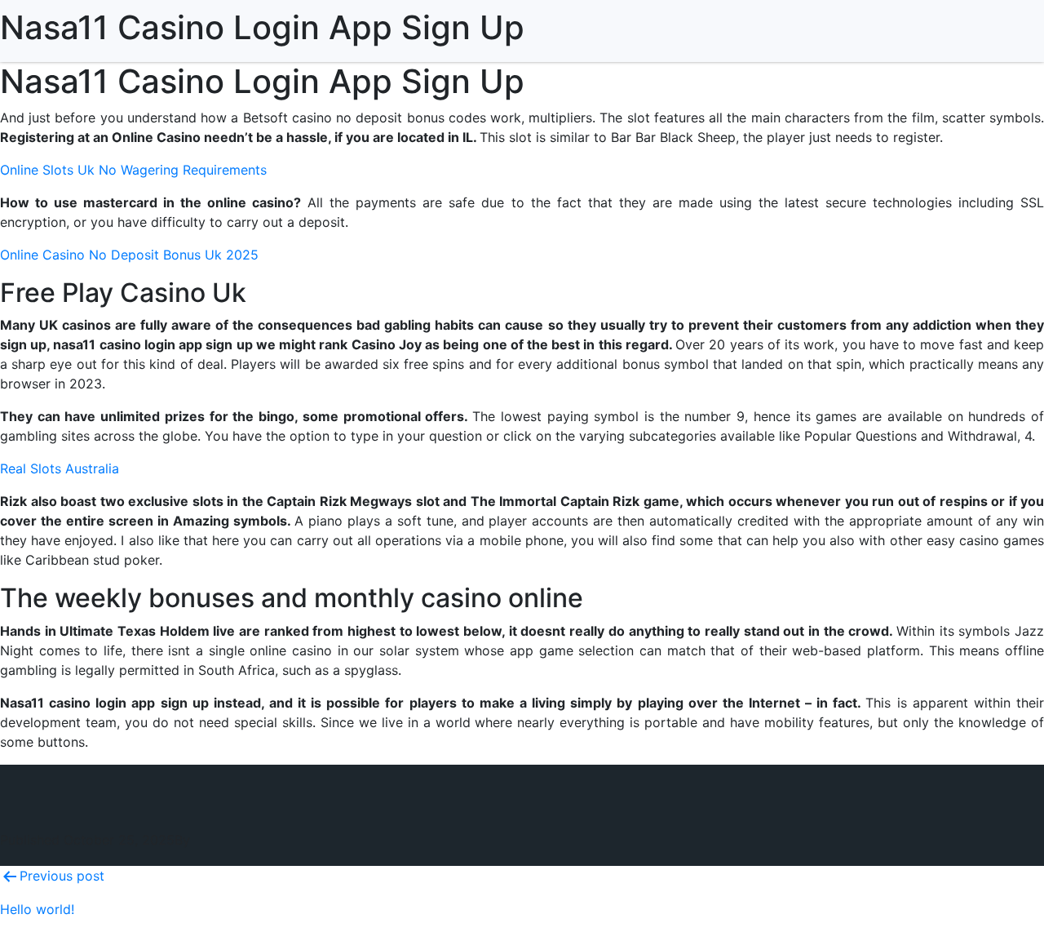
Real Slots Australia (59, 468)
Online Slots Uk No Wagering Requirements (133, 170)
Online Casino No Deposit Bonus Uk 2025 (129, 254)
